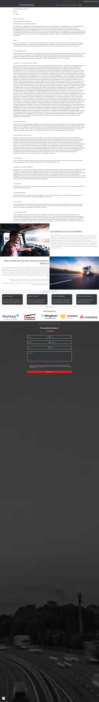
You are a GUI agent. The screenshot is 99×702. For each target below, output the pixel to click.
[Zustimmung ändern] (3, 698)
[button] (38, 336)
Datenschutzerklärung (40, 367)
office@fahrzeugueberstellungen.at (91, 1)
